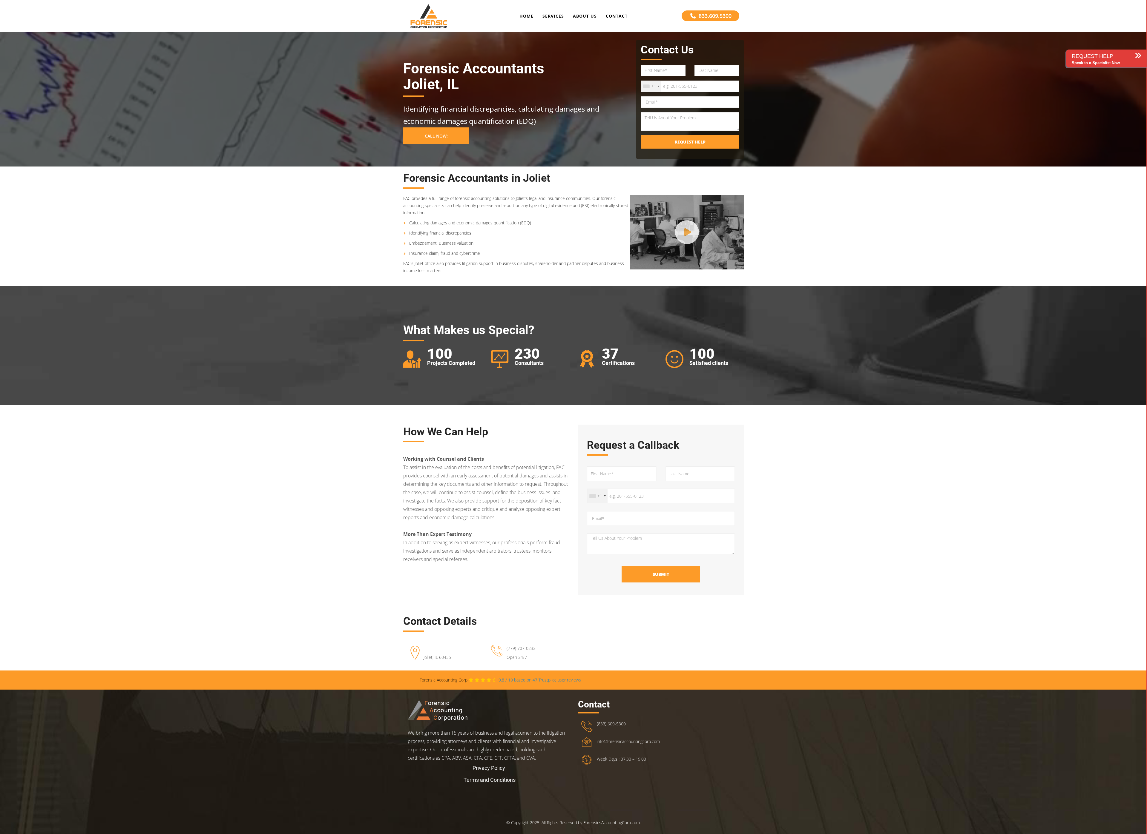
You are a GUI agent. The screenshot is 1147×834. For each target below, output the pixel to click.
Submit (661, 574)
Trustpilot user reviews (540, 680)
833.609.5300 (715, 15)
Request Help (690, 142)
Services (553, 16)
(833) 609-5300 (611, 724)
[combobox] (651, 86)
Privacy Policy (489, 768)
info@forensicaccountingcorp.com (628, 741)
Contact (617, 16)
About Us (585, 16)
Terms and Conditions (490, 780)
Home (526, 16)
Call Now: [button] (436, 136)
